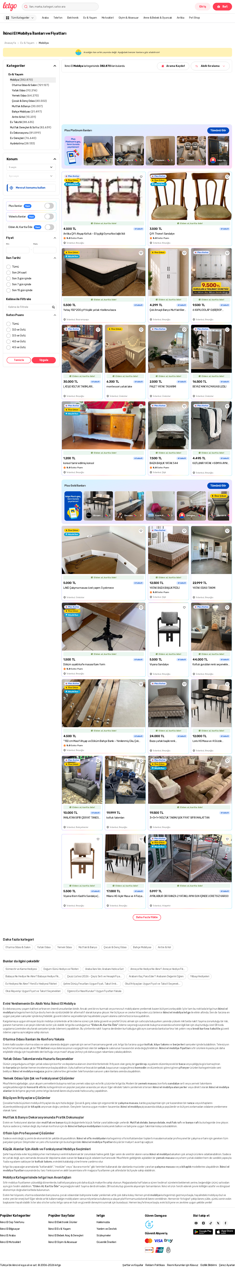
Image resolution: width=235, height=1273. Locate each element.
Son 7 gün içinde (21, 284)
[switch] (49, 206)
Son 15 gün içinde (22, 290)
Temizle (19, 360)
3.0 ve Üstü (19, 329)
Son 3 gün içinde (21, 278)
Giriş (202, 6)
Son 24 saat (19, 272)
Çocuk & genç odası (86, 1103)
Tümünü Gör (218, 130)
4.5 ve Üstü (19, 347)
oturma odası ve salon (37, 1044)
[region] (146, 151)
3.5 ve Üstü (19, 335)
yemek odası (83, 1083)
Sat (225, 6)
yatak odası (42, 1064)
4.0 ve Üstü (19, 341)
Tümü (15, 266)
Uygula (43, 360)
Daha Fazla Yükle (147, 917)
